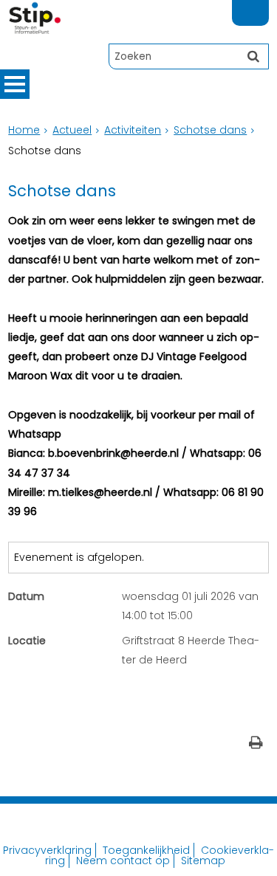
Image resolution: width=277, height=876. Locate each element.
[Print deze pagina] (256, 744)
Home (24, 130)
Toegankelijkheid (146, 850)
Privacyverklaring (47, 850)
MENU (15, 84)
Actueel (72, 130)
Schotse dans (210, 130)
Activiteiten (132, 130)
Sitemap (203, 860)
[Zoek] (253, 56)
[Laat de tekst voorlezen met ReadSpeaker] (260, 6)
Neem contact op (123, 860)
